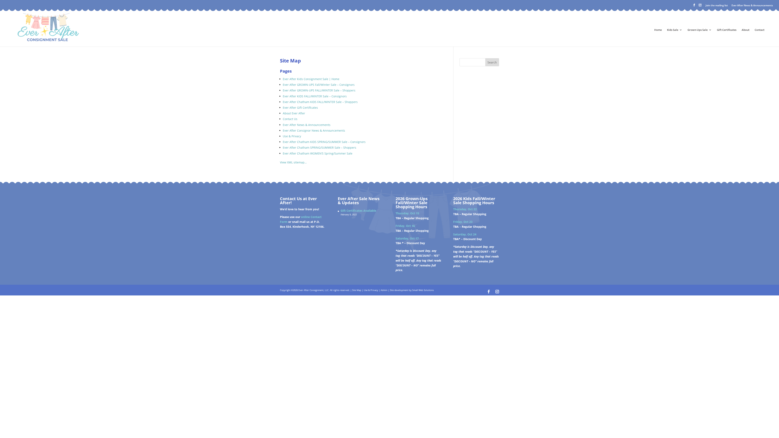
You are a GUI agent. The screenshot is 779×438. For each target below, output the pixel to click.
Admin (384, 290)
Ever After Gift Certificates (300, 108)
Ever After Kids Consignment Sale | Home (311, 79)
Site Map (356, 290)
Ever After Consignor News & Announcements (314, 130)
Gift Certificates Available (358, 211)
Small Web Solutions (423, 290)
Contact (759, 30)
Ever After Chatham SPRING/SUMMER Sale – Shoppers (319, 147)
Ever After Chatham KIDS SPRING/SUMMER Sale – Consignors (324, 142)
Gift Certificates (726, 30)
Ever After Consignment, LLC (313, 290)
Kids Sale (672, 30)
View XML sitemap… (293, 162)
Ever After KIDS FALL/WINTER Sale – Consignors (315, 96)
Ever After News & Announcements (752, 5)
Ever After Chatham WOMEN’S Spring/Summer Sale (317, 153)
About (745, 30)
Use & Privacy (292, 136)
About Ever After (294, 113)
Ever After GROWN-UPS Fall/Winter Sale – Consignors (319, 85)
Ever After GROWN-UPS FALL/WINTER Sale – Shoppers (319, 90)
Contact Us (290, 119)
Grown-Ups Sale (698, 30)
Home (658, 30)
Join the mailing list (717, 5)
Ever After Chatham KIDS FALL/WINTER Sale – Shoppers (320, 102)
